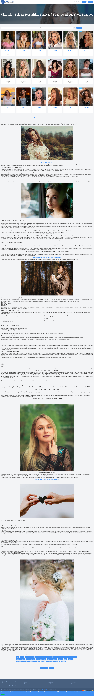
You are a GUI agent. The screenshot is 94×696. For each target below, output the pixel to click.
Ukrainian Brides (50, 682)
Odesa (32, 657)
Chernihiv (44, 657)
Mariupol (63, 661)
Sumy (23, 659)
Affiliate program (73, 683)
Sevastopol (43, 661)
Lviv (45, 659)
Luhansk (54, 659)
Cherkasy (55, 657)
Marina (86, 50)
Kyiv (17, 657)
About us (25, 682)
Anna (39, 50)
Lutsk (65, 659)
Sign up (90, 1)
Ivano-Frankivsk (67, 657)
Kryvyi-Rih (37, 661)
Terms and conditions (27, 683)
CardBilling (46, 689)
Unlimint (43, 689)
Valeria (23, 50)
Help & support (26, 685)
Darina (55, 50)
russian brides (54, 1)
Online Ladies (50, 684)
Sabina (55, 107)
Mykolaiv (33, 659)
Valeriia (39, 79)
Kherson (18, 659)
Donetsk (27, 657)
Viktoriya (23, 79)
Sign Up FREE (44, 668)
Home (43, 11)
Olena (39, 107)
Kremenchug (50, 661)
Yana (54, 79)
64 (55, 117)
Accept (3, 694)
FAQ (25, 684)
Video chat (49, 686)
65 (57, 117)
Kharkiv (22, 657)
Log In (84, 1)
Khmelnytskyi (39, 659)
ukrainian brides (45, 1)
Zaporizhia (19, 661)
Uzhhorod (70, 659)
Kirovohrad (38, 657)
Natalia (8, 79)
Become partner (73, 682)
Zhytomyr (25, 661)
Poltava (49, 657)
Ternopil (49, 659)
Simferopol (31, 661)
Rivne (28, 659)
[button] (10, 28)
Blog (71, 1)
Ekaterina (8, 50)
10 (50, 117)
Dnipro (60, 657)
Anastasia (86, 107)
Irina (7, 107)
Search (66, 1)
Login (51, 668)
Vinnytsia (60, 659)
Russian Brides (50, 683)
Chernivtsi (74, 657)
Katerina (70, 50)
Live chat (49, 685)
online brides (61, 1)
